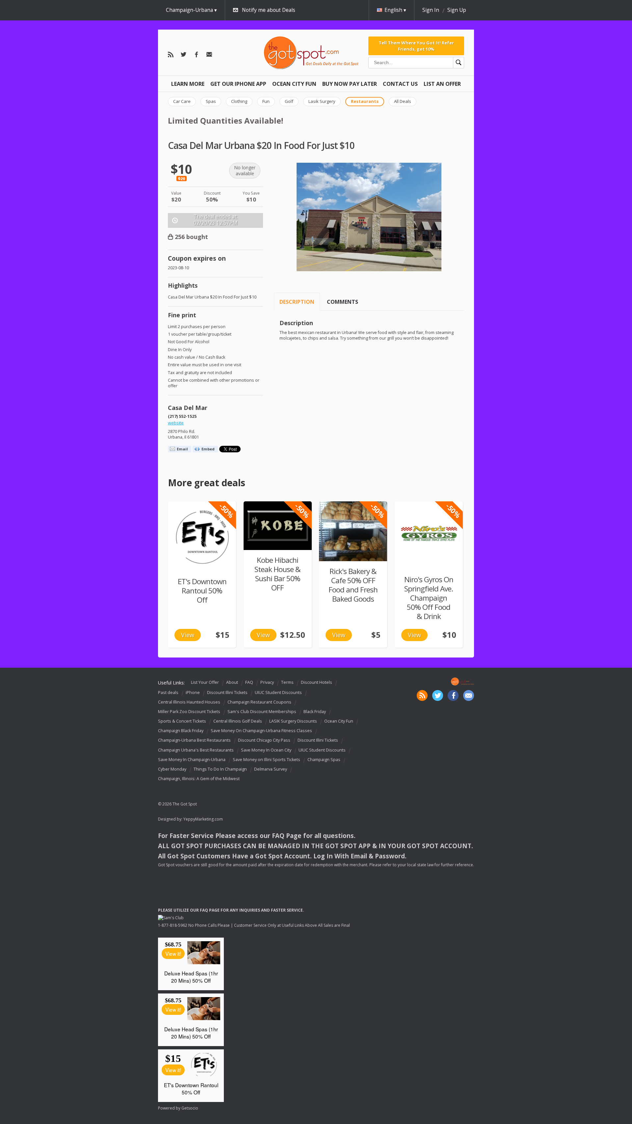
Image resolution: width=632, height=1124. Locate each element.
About (232, 682)
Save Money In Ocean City (266, 750)
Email (182, 448)
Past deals (168, 692)
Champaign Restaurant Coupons (259, 702)
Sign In (430, 10)
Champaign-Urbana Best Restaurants (194, 740)
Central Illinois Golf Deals (237, 721)
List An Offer (442, 83)
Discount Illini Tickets (227, 692)
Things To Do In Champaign (220, 769)
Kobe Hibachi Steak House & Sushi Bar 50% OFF (277, 574)
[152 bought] (278, 525)
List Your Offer (205, 682)
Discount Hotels (316, 682)
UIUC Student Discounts (278, 692)
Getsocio (189, 1108)
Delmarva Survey (270, 769)
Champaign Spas (323, 759)
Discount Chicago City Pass (264, 740)
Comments (342, 301)
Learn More (187, 83)
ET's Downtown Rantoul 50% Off (202, 590)
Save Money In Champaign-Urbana (191, 759)
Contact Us (400, 83)
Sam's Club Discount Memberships (261, 711)
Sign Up (456, 10)
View (187, 635)
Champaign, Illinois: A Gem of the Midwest (199, 778)
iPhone (193, 692)
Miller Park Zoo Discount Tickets (189, 711)
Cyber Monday (172, 769)
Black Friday (314, 711)
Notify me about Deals (268, 10)
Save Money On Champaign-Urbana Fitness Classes (261, 730)
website (176, 423)
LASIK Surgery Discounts (293, 721)
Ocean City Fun (294, 83)
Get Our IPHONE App (238, 83)
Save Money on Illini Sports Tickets (266, 759)
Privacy (267, 682)
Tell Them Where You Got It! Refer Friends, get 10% (416, 46)
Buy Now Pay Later (349, 83)
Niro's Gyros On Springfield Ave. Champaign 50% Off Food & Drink (428, 597)
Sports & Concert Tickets (182, 721)
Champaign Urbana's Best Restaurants (196, 750)
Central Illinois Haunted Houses (189, 702)
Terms (287, 682)
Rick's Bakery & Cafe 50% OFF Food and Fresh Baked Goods (353, 585)
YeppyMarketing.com (203, 819)
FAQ (249, 682)
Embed (208, 448)
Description (296, 301)
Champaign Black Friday (180, 730)
